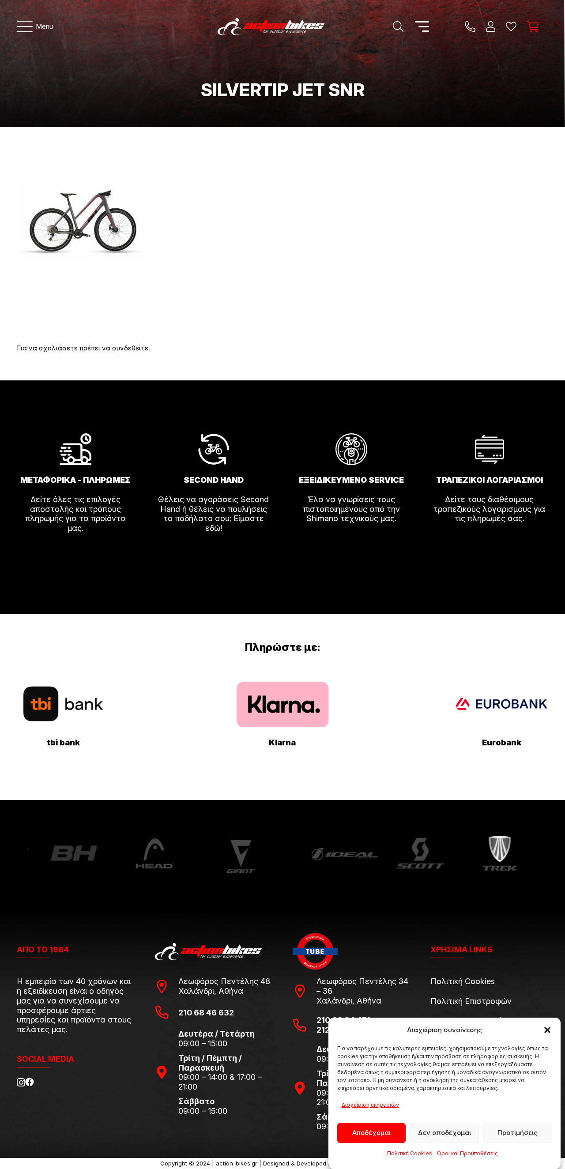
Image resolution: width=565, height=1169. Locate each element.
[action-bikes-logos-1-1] (271, 26)
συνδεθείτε (130, 348)
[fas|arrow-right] (75, 553)
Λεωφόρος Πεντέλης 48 (224, 981)
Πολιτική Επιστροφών (471, 1001)
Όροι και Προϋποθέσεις (467, 1153)
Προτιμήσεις (517, 1132)
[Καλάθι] (532, 26)
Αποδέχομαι (371, 1132)
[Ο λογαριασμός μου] (490, 26)
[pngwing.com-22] (282, 704)
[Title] (470, 26)
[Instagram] (21, 1082)
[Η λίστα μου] (511, 26)
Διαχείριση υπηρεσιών (370, 1104)
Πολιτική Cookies (409, 1153)
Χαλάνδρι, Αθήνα (210, 991)
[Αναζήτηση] (398, 26)
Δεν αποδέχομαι (444, 1132)
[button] (547, 1030)
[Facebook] (29, 1082)
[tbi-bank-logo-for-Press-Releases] (63, 704)
